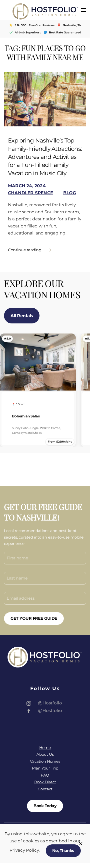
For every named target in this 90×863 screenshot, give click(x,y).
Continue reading (24, 250)
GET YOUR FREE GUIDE (33, 618)
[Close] (80, 843)
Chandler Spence (30, 192)
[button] (83, 10)
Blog (69, 192)
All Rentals (21, 315)
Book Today (45, 805)
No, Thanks (63, 850)
